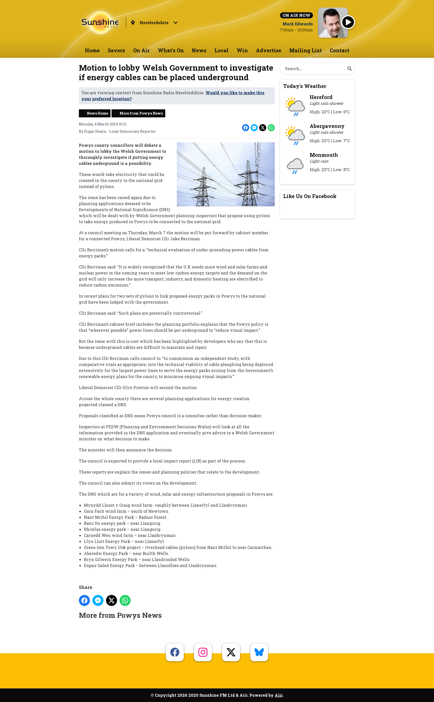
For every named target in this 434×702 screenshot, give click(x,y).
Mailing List (305, 50)
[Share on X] (262, 127)
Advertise (268, 50)
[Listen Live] (348, 22)
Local (221, 50)
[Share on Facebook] (245, 127)
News (199, 50)
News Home (97, 113)
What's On (171, 50)
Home (92, 50)
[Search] (350, 69)
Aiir (279, 695)
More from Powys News (141, 113)
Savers (116, 50)
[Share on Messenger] (254, 127)
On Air (141, 50)
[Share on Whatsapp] (271, 127)
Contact (339, 50)
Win (242, 50)
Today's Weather (304, 86)
